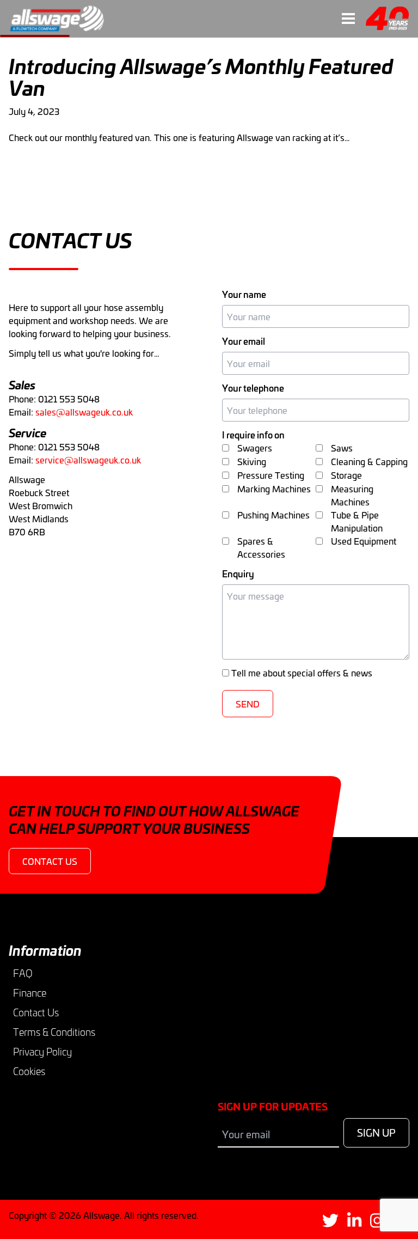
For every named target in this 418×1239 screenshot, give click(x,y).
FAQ (23, 973)
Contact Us (36, 1012)
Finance (29, 992)
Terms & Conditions (54, 1032)
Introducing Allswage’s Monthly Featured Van (201, 76)
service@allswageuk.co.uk (88, 460)
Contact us (49, 861)
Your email (243, 341)
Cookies (29, 1071)
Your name (244, 294)
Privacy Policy (42, 1051)
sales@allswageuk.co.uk (84, 412)
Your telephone (253, 388)
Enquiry (238, 573)
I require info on (253, 435)
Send (248, 704)
